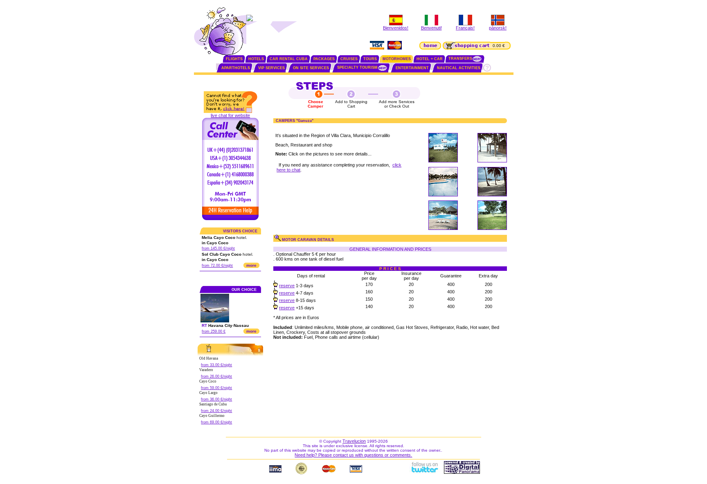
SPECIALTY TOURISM (357, 67)
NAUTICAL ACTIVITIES (458, 68)
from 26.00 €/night (216, 376)
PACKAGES (324, 59)
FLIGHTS (234, 59)
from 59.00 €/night (216, 388)
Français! (465, 27)
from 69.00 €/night (216, 422)
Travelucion (354, 441)
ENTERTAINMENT (412, 68)
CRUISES (349, 59)
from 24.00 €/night (216, 411)
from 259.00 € (213, 331)
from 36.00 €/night (216, 399)
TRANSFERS (460, 58)
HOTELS (256, 59)
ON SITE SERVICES (311, 68)
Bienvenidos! (395, 27)
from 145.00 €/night (218, 248)
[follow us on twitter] (424, 472)
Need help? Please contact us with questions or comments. (353, 454)
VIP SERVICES (271, 68)
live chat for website (230, 115)
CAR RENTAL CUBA (289, 59)
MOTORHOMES (397, 59)
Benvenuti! (431, 27)
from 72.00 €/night (217, 265)
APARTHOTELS (235, 68)
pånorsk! (498, 27)
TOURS (370, 59)
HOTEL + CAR (430, 59)
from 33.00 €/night (216, 365)
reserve (287, 285)
